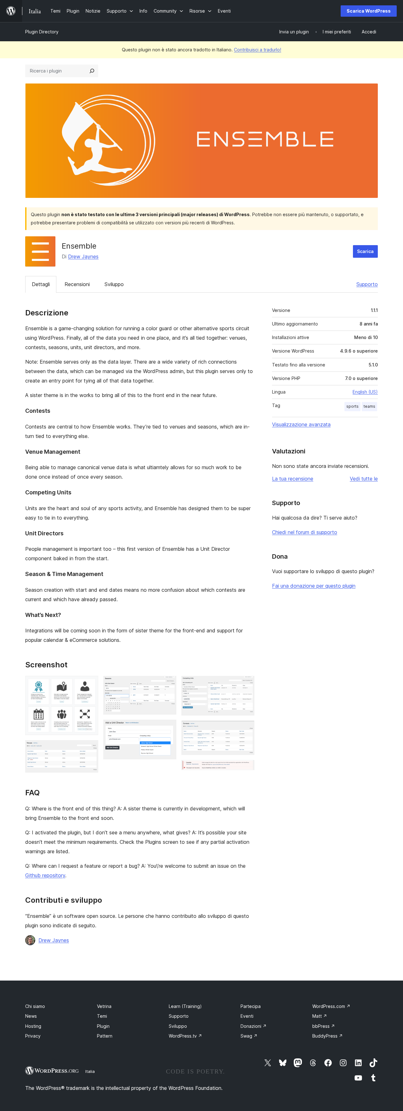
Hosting (33, 1026)
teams (369, 406)
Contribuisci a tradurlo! (257, 49)
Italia (90, 1071)
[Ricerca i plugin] (92, 71)
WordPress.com (331, 1006)
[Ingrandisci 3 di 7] (168, 684)
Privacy (33, 1036)
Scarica (365, 251)
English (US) (365, 391)
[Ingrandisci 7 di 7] (246, 768)
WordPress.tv (185, 1036)
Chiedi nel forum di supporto (304, 532)
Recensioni (77, 284)
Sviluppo (114, 284)
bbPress (323, 1026)
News (31, 1016)
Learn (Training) (185, 1006)
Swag (249, 1036)
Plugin (103, 1026)
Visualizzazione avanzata (301, 424)
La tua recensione (292, 478)
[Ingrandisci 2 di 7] (90, 748)
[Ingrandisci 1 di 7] (90, 684)
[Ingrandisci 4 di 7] (168, 728)
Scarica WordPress (369, 11)
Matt (319, 1016)
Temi (102, 1016)
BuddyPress (327, 1036)
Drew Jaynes (83, 256)
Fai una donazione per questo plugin (313, 586)
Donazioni (254, 1026)
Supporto (367, 284)
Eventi (247, 1016)
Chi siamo (35, 1006)
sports (352, 406)
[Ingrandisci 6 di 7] (246, 729)
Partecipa (251, 1006)
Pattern (104, 1036)
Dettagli (41, 284)
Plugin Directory (42, 31)
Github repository (45, 875)
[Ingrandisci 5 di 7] (246, 684)
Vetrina (104, 1006)
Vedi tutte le (364, 478)
